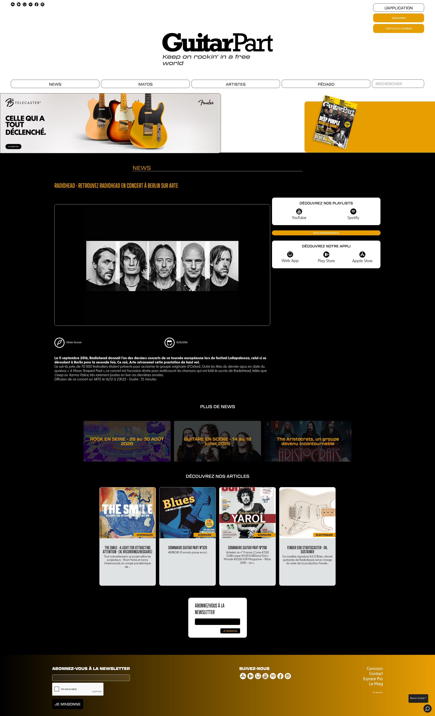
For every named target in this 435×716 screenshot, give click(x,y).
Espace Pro (373, 679)
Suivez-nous (254, 668)
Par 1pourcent (378, 693)
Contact (376, 674)
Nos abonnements (326, 232)
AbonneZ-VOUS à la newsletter (209, 608)
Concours (375, 669)
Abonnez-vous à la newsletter (91, 668)
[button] (222, 122)
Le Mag (376, 684)
